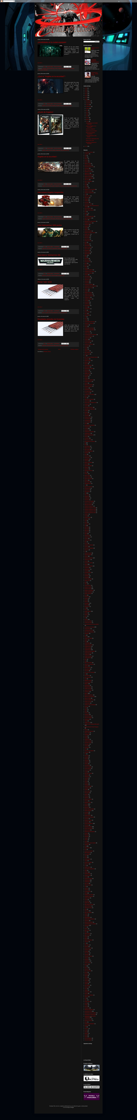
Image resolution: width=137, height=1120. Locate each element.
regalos (86, 838)
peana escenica (88, 799)
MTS (86, 749)
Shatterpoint (87, 881)
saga (86, 870)
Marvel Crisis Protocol (89, 696)
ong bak (86, 778)
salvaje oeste (87, 875)
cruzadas (87, 346)
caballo (86, 274)
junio (87, 112)
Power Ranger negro (89, 809)
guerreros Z (87, 489)
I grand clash (87, 536)
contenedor (87, 337)
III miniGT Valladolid (89, 548)
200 (85, 155)
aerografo (87, 168)
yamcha (86, 1033)
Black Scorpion (88, 247)
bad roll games (88, 218)
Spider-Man (87, 902)
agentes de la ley (88, 171)
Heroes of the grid (88, 502)
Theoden (87, 954)
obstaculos (87, 776)
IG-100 (86, 543)
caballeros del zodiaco (90, 271)
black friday (87, 245)
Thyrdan (86, 957)
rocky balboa (87, 859)
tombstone (87, 961)
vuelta (86, 1003)
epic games (87, 413)
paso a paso (87, 791)
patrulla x (87, 797)
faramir (86, 436)
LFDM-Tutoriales (88, 656)
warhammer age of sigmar (90, 1012)
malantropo (87, 685)
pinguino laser (88, 802)
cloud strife (87, 315)
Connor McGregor (89, 336)
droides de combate (89, 379)
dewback (87, 370)
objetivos (87, 775)
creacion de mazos (89, 344)
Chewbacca (87, 305)
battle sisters (87, 234)
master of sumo (88, 701)
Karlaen (86, 598)
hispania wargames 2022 (90, 512)
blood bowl (87, 253)
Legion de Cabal (88, 638)
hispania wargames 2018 (90, 507)
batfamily (87, 226)
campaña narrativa (59, 105)
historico (86, 514)
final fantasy (87, 446)
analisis (43, 150)
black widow (87, 248)
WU (85, 1026)
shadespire (67, 68)
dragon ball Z (87, 373)
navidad (86, 757)
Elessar (86, 396)
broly (86, 263)
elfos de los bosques (89, 399)
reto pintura (61, 345)
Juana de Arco (88, 585)
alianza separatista (89, 178)
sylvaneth (87, 925)
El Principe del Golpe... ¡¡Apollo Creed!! (94, 73)
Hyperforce (87, 535)
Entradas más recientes (43, 349)
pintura (64, 218)
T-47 (86, 927)
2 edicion (87, 153)
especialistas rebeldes (89, 425)
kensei (86, 600)
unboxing (87, 978)
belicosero (44, 275)
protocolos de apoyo (89, 817)
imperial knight (88, 554)
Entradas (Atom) (47, 351)
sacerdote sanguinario (89, 868)
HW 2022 (87, 532)
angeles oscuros (49, 150)
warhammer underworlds (90, 1014)
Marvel (86, 693)
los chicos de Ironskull (89, 672)
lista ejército (49, 248)
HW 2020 (87, 530)
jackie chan (87, 580)
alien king (87, 179)
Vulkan (59, 248)
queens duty (87, 830)
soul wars (87, 901)
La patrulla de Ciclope (68, 105)
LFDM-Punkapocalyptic (90, 651)
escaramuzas (88, 420)
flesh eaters (87, 449)
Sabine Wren (87, 867)
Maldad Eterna (88, 686)
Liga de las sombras (89, 664)
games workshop (88, 462)
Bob (85, 256)
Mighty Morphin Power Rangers (91, 726)
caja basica (87, 276)
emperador (44, 345)
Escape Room (88, 417)
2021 (86, 93)
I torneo (86, 538)
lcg (85, 635)
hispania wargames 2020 (90, 511)
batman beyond (88, 231)
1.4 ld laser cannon (89, 152)
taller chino (87, 935)
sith (85, 886)
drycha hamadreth (89, 384)
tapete (86, 936)
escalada (87, 415)
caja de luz (87, 279)
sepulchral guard (61, 68)
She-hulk (87, 883)
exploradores (87, 433)
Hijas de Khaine (88, 504)
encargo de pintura (89, 407)
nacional (86, 755)
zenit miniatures (88, 1038)
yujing (67, 345)
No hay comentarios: (58, 66)
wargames (87, 1008)
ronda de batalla (55, 275)
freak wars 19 (88, 457)
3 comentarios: (57, 273)
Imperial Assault (50, 345)
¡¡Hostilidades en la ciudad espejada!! (52, 42)
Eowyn (86, 412)
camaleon (87, 281)
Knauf (86, 609)
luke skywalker (88, 677)
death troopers (88, 360)
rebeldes (87, 836)
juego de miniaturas (89, 590)
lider (86, 659)
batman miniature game (90, 232)
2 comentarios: (57, 246)
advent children (88, 165)
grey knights (87, 481)
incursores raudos (89, 562)
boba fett (86, 258)
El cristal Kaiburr (88, 391)
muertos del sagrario (89, 750)
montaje (86, 745)
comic (86, 326)
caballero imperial (89, 269)
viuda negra (87, 1001)
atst (85, 211)
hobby (86, 515)
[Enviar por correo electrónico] (64, 67)
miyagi (86, 737)
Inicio (59, 349)
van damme (87, 985)
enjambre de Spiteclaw (90, 409)
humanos (87, 524)
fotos (86, 454)
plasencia (87, 807)
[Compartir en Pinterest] (70, 67)
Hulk (86, 520)
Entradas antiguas (74, 349)
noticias (86, 763)
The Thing (87, 952)
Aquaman (87, 197)
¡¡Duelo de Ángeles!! (45, 112)
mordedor (87, 747)
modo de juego (88, 741)
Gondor (86, 473)
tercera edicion (88, 948)
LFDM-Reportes (88, 652)
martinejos (87, 691)
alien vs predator (45, 312)
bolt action (87, 260)
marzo (87, 117)
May (86, 707)
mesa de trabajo (88, 717)
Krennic (86, 614)
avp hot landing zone (89, 216)
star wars (87, 910)
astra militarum (88, 208)
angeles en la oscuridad (46, 105)
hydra (86, 533)
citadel (86, 307)
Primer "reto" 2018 (45, 282)
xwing (86, 1031)
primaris (86, 813)
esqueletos (44, 68)
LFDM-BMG (87, 643)
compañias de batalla (89, 329)
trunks (86, 972)
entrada (86, 410)
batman (86, 229)
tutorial (86, 975)
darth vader (87, 354)
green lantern (88, 477)
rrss (85, 865)
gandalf (86, 464)
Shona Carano (88, 885)
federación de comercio (90, 441)
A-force (86, 160)
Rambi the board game (90, 831)
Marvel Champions (89, 695)
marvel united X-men (89, 699)
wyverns (86, 1028)
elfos (86, 397)
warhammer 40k (66, 150)
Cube (86, 347)
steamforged (87, 917)
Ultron (86, 977)
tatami (86, 938)
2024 (86, 90)
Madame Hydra (88, 680)
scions (86, 876)
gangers (86, 467)
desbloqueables (88, 365)
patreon (86, 794)
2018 (86, 99)
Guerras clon (87, 488)
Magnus (86, 683)
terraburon (87, 949)
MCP (86, 711)
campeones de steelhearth (90, 286)
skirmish (86, 889)
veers (86, 988)
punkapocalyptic (88, 826)
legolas (86, 640)
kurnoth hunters (88, 621)
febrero (87, 119)
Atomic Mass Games (89, 210)
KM (85, 608)
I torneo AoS (87, 540)
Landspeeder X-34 (89, 630)
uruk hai (86, 980)
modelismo (87, 739)
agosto (87, 108)
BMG (86, 255)
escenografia (87, 422)
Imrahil (86, 561)
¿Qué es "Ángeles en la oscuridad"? (51, 76)
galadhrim (87, 459)
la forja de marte (88, 622)
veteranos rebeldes (89, 995)
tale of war (87, 930)
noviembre (88, 102)
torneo (86, 967)
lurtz (86, 678)
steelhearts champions (90, 919)
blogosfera (87, 250)
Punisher (87, 825)
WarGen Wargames (89, 1009)
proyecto (86, 818)
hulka (86, 522)
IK (85, 551)
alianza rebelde (88, 176)
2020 (86, 95)
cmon (86, 318)
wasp (86, 1022)
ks (85, 617)
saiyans (86, 872)
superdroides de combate (90, 923)
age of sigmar (88, 170)
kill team (86, 604)
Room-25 (87, 864)
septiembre (88, 106)
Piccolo (86, 800)
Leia (86, 641)
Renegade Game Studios (90, 842)
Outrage (86, 784)
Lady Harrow (87, 628)
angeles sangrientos (56, 150)
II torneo (86, 546)
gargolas (87, 468)
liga (85, 661)
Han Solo (87, 494)
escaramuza (87, 418)
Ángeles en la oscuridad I (47, 157)
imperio (86, 556)
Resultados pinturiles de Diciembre (51, 319)
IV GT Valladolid (88, 579)
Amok (86, 186)
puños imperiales (88, 828)
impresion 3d (87, 559)
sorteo (86, 899)
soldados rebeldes (89, 896)
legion (86, 636)
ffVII (85, 444)
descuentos (87, 367)
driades (86, 376)
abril (87, 115)
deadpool (87, 358)
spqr (86, 909)
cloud (86, 313)
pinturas (86, 805)
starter (86, 915)
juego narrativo (88, 593)
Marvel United (88, 698)
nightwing (87, 762)
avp (85, 214)
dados (86, 349)
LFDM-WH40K (88, 657)
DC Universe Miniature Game (91, 357)
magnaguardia (88, 682)
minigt (86, 736)
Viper (86, 999)
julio (87, 110)
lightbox (86, 665)
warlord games (88, 1018)
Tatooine (86, 941)
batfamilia (87, 224)
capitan (86, 290)
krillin (86, 616)
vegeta (86, 990)
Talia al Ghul (87, 933)
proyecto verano (88, 820)
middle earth (87, 722)
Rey (85, 849)
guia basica (49, 275)
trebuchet (87, 969)
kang (86, 595)
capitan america (88, 292)
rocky (86, 857)
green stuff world (88, 478)
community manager (89, 328)
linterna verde (88, 667)
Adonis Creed (88, 163)
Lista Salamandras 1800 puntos (50, 225)
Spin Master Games (89, 904)
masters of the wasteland (90, 704)
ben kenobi (87, 239)
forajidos (86, 452)
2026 (86, 88)
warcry (86, 1006)
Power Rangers (88, 810)
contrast (86, 339)
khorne (86, 601)
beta (86, 242)
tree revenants (88, 970)
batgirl (86, 227)
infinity (54, 345)
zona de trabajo (88, 1039)
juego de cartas (88, 587)
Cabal (86, 268)
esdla (86, 423)
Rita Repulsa (87, 852)
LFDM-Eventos (88, 646)
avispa (86, 213)
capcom (86, 289)
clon (86, 310)
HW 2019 (87, 528)
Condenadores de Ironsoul (90, 334)
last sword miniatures (89, 631)
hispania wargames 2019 (90, 509)
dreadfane (87, 375)
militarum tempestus (89, 731)
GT (85, 485)
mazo (86, 709)
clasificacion (87, 308)
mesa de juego (88, 716)
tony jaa (86, 964)
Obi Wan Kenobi (88, 773)
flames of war (87, 447)
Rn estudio (87, 854)
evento (86, 428)
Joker (86, 583)
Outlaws (86, 783)
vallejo (86, 983)
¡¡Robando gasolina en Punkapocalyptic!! (95, 61)
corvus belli (87, 342)
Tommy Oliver (88, 962)
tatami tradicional (88, 940)
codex (86, 320)
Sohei (86, 893)
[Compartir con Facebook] (69, 67)
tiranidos (68, 185)
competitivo (87, 331)
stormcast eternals (89, 922)
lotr (85, 674)
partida (86, 789)
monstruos (87, 744)
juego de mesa (88, 588)
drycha (86, 383)
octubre (88, 104)
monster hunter (88, 742)
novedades (87, 765)
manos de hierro (88, 690)
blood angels (53, 218)
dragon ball (87, 371)
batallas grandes (88, 222)
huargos (86, 519)
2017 (86, 146)
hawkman (87, 496)
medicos (86, 712)
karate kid (87, 596)
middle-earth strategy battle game (92, 724)
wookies (86, 1025)
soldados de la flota (89, 894)
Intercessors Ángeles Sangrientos (50, 192)
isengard (87, 577)
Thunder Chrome (88, 956)
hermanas (87, 499)
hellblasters (87, 498)
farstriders (87, 438)
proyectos (87, 821)
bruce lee (87, 265)
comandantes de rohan (90, 321)
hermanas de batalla (89, 501)
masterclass (87, 703)
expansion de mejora (89, 431)
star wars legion (88, 912)
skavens (86, 888)
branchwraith (87, 261)
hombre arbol (88, 517)
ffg (85, 443)
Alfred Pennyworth (89, 174)
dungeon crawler (88, 386)
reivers (86, 839)
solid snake (87, 897)
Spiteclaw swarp (88, 907)
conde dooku (87, 332)
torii (64, 345)
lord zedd (87, 670)
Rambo (86, 833)
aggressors (44, 248)
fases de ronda (88, 439)
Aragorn (86, 199)
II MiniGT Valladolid (89, 545)
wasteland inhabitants (89, 1023)
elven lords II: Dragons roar (90, 402)
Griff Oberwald (88, 483)
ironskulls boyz (52, 68)
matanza (86, 706)
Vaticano (86, 987)
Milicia (86, 729)
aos (85, 194)
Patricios (86, 796)
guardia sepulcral (88, 486)
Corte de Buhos (88, 341)
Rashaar (86, 834)
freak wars (87, 456)
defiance (86, 362)
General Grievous (88, 470)
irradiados (87, 575)
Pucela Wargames (54, 312)
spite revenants (88, 906)
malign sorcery (88, 688)
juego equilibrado (88, 591)
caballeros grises (88, 273)
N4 (85, 753)
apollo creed (87, 195)
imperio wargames (89, 557)
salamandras (54, 248)
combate (86, 324)
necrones (87, 760)
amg (86, 184)
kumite (86, 619)
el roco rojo (87, 392)
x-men (86, 1030)
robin (86, 855)
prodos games (88, 815)
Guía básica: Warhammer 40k (49, 255)
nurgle (86, 771)
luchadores (87, 675)
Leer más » (40, 62)
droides (86, 378)
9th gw (86, 158)
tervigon (86, 951)
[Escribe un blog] (66, 67)
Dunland (86, 388)
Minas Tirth (87, 732)
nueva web (87, 770)
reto (59, 312)
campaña (53, 105)
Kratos (86, 612)
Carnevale (87, 302)
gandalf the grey (88, 465)
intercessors (60, 218)
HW (85, 525)
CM (85, 316)
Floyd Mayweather (89, 451)
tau (85, 943)
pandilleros (87, 787)
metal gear (87, 719)
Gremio (86, 480)
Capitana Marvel (88, 299)
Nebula (86, 758)
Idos (86, 541)
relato (65, 185)
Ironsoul (86, 574)
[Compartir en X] (67, 67)
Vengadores (87, 991)
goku (86, 472)
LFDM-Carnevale (88, 644)
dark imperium (88, 352)
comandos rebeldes (89, 323)
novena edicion (88, 766)
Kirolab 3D (87, 606)
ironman (86, 570)
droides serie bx (88, 381)
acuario (86, 161)
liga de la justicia (88, 662)
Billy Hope (87, 244)
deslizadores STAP (89, 368)
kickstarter (87, 603)
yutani (86, 1036)
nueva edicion (88, 768)
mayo (87, 114)
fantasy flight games (89, 434)
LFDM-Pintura (88, 649)
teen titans (87, 944)
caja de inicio (87, 277)
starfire (86, 914)
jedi (85, 582)
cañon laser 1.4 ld (88, 287)
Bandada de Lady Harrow (90, 221)
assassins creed (88, 204)
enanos (86, 405)
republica (87, 844)
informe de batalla (89, 566)
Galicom (86, 460)
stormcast (87, 920)
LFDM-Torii (87, 654)
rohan (86, 860)
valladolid (87, 982)
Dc (85, 355)
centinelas (87, 303)
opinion (86, 779)
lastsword (87, 633)
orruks (56, 68)
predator (86, 812)
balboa (86, 219)
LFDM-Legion (88, 648)
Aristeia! (86, 200)
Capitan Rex (87, 297)
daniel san (87, 350)
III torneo (86, 549)
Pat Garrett (87, 792)
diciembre (88, 101)
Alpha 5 (86, 182)
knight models (88, 611)
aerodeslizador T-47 (89, 166)
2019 (86, 97)
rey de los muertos (89, 851)
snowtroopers (88, 891)
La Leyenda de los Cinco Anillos (92, 624)
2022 (86, 91)
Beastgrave (87, 235)
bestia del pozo (88, 240)
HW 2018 (87, 527)
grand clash (87, 475)
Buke (86, 266)
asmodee (87, 202)
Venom (86, 993)
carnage (86, 300)
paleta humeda (88, 786)
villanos (86, 996)
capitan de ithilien (88, 294)
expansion (87, 430)
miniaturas (87, 734)
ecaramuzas (87, 389)
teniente (86, 946)
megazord (87, 714)
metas (86, 720)
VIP (85, 998)
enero (87, 121)
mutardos (87, 752)
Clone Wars (87, 311)
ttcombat (86, 974)
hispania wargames (89, 506)
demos (86, 363)
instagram (87, 567)
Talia (86, 931)
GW (47, 68)
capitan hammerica (89, 295)
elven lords (87, 401)
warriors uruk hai (88, 1020)
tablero (86, 928)
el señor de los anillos (89, 394)
